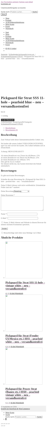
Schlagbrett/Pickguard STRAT (12, 56)
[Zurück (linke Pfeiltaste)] (2, 425)
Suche (35, 12)
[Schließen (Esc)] (2, 423)
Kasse (7, 26)
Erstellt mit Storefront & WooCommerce (15, 409)
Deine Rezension (8, 195)
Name (4, 214)
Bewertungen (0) (11, 130)
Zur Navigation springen (10, 2)
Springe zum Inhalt (26, 2)
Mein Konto (9, 24)
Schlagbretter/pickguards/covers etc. (22, 54)
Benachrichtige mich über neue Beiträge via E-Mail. (22, 233)
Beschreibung (10, 128)
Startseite (4, 54)
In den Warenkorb (7, 120)
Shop (7, 18)
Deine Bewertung (7, 191)
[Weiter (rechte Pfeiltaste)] (4, 425)
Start (7, 32)
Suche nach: (5, 12)
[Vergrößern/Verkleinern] (9, 423)
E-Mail (4, 218)
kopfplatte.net (6, 4)
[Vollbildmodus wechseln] (6, 423)
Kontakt (8, 20)
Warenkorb (9, 28)
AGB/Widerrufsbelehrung (14, 22)
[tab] (25, 128)
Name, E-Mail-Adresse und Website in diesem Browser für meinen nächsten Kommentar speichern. (23, 224)
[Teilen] (4, 423)
